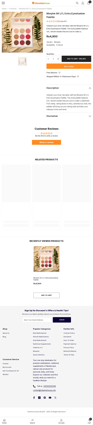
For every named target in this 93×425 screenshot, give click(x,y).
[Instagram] (39, 397)
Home (4, 9)
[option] (22, 32)
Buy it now (69, 66)
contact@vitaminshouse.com (44, 390)
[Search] (77, 3)
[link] (16, 222)
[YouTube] (50, 397)
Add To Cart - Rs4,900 (76, 59)
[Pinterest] (44, 397)
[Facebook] (34, 397)
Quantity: (50, 54)
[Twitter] (55, 397)
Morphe (57, 42)
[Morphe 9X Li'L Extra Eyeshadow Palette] (46, 259)
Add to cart (46, 295)
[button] (51, 21)
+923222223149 (49, 386)
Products (12, 9)
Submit (61, 320)
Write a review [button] (46, 142)
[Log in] (82, 3)
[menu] (3, 3)
